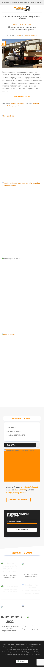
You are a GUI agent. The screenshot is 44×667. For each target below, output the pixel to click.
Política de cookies (15, 431)
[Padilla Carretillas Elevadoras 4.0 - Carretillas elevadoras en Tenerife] (22, 8)
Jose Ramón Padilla (30, 35)
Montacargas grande (13, 106)
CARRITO (28, 418)
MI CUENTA (16, 418)
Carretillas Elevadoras (22, 24)
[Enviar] (38, 445)
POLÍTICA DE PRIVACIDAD (16, 435)
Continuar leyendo (22, 96)
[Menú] (3, 8)
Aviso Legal (11, 427)
